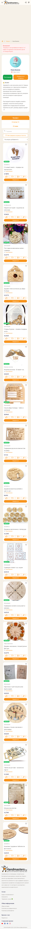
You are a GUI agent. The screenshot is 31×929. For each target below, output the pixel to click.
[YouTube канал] (2, 923)
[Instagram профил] (10, 923)
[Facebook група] (5, 923)
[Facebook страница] (7, 923)
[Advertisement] (15, 22)
